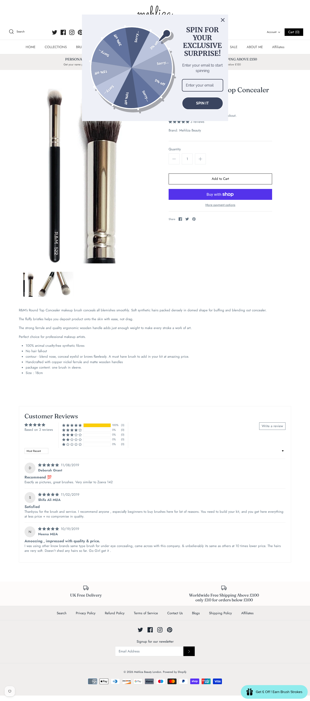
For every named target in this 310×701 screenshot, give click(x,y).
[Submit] (189, 651)
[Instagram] (71, 32)
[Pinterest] (80, 32)
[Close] (222, 20)
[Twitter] (54, 32)
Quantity (175, 149)
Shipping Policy (220, 613)
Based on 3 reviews (39, 429)
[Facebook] (63, 32)
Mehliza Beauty (190, 130)
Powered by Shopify (174, 672)
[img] (49, 465)
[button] (179, 121)
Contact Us (175, 613)
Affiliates (278, 47)
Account (271, 32)
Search (61, 613)
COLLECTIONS (56, 47)
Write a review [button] (272, 426)
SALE (233, 47)
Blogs (196, 613)
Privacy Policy (86, 613)
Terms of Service (146, 613)
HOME (30, 47)
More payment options (220, 205)
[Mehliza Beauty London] (155, 14)
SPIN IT (202, 103)
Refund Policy (115, 613)
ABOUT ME (255, 47)
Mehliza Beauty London (147, 672)
